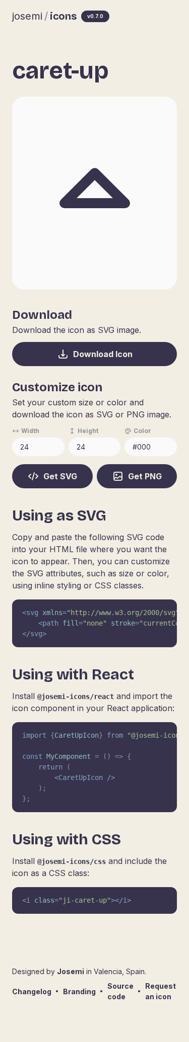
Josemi (70, 971)
